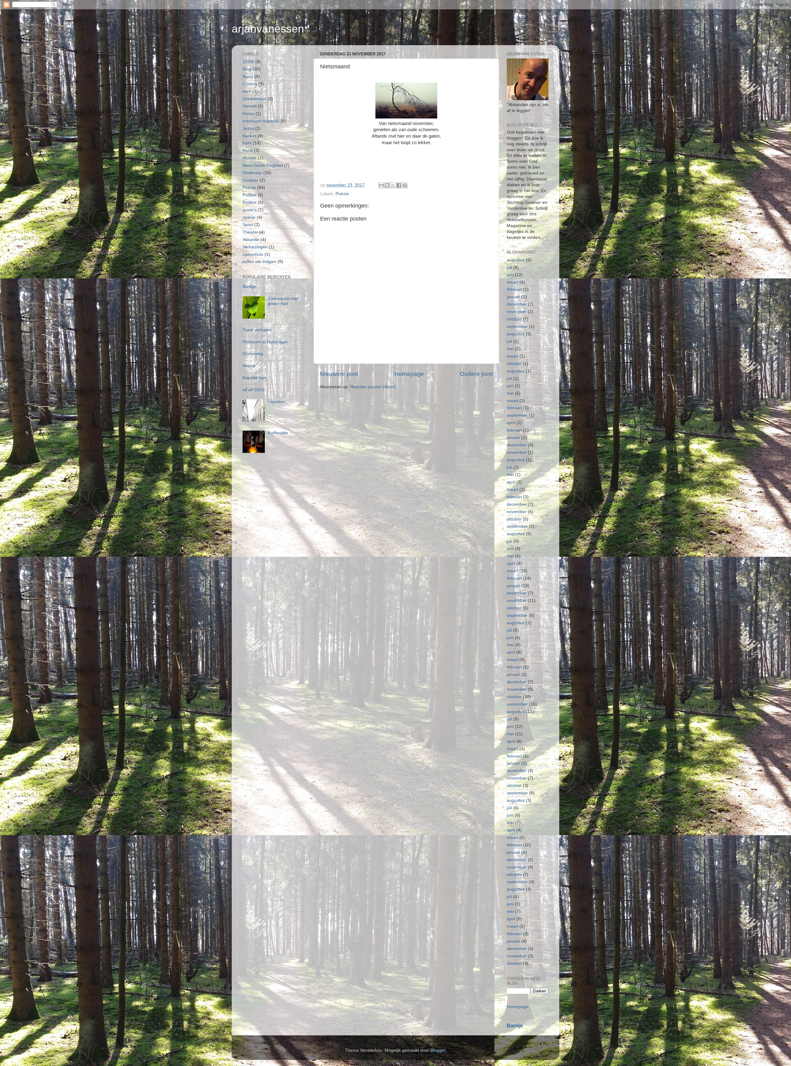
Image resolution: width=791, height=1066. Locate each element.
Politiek (249, 195)
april (511, 422)
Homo (248, 113)
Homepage (409, 374)
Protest (249, 202)
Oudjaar (250, 180)
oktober (514, 319)
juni (510, 275)
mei (510, 348)
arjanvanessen (268, 28)
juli (509, 267)
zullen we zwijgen (260, 261)
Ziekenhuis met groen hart (283, 301)
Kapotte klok (255, 378)
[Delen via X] (393, 185)
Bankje (249, 286)
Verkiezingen (255, 247)
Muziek (249, 158)
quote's (250, 210)
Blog (247, 69)
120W (248, 61)
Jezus (248, 128)
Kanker (249, 136)
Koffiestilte (278, 433)
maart (512, 282)
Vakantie (251, 239)
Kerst (248, 150)
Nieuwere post (339, 374)
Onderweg (253, 353)
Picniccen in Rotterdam (265, 342)
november (517, 311)
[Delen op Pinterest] (405, 185)
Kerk (247, 143)
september (517, 326)
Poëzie (342, 193)
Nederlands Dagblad (263, 165)
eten (247, 91)
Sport (248, 224)
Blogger (437, 1050)
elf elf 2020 (253, 390)
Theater (250, 232)
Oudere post (476, 374)
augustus (516, 260)
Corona (250, 84)
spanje (249, 217)
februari (514, 289)
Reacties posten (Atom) (373, 387)
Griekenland (254, 99)
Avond (249, 365)
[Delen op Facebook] (399, 185)
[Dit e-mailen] (381, 185)
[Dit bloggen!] (387, 185)
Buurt (248, 76)
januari (513, 296)
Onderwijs (252, 172)
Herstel (249, 106)
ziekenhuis (253, 254)
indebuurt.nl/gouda (261, 121)
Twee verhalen (257, 330)
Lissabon (277, 401)
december (517, 304)
